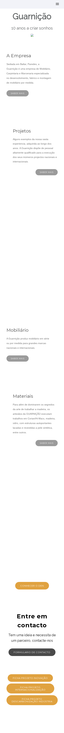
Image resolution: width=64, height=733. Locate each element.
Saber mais (17, 93)
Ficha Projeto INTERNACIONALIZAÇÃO (30, 688)
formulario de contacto (32, 652)
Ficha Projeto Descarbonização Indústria (32, 700)
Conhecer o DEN (32, 585)
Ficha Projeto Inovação (30, 678)
